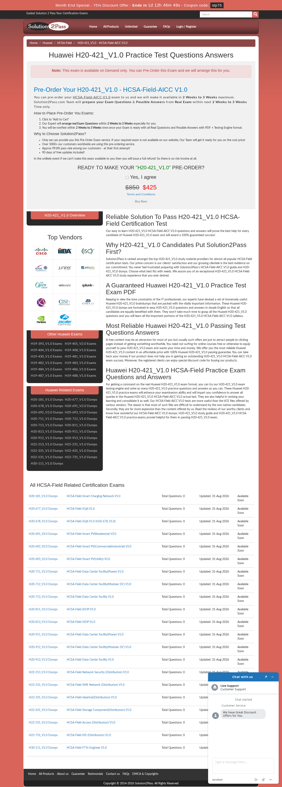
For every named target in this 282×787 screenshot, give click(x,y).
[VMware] (64, 285)
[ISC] (88, 251)
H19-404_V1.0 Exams (46, 350)
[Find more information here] (243, 728)
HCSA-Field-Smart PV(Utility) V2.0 (88, 559)
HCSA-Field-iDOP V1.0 (81, 609)
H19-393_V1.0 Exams (46, 343)
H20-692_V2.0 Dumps (47, 412)
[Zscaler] (64, 319)
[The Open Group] (41, 285)
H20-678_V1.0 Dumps (47, 406)
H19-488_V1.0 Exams (80, 375)
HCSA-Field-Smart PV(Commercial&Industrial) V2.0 (99, 546)
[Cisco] (41, 251)
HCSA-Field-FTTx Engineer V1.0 (87, 747)
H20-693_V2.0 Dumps (81, 412)
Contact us (113, 774)
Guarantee (150, 26)
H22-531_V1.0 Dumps (47, 457)
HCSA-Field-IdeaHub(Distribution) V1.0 (92, 697)
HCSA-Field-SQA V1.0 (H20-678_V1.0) (91, 521)
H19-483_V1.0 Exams (80, 363)
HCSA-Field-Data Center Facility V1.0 (90, 596)
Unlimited (131, 26)
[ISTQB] (41, 268)
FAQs (166, 26)
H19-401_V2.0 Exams (80, 343)
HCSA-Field (64, 43)
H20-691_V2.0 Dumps (81, 406)
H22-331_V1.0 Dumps (47, 450)
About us (63, 774)
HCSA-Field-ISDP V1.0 (81, 622)
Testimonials (95, 774)
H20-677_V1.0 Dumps (81, 399)
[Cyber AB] (88, 302)
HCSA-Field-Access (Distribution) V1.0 (91, 722)
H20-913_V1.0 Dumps (81, 438)
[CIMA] (41, 302)
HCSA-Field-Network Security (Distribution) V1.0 (98, 672)
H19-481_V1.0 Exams (80, 356)
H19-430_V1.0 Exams (46, 356)
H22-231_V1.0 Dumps (81, 444)
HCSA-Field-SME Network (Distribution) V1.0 (95, 684)
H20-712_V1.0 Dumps (81, 418)
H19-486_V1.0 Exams (80, 369)
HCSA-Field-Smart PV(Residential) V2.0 (91, 534)
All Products (111, 26)
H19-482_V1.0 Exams (46, 363)
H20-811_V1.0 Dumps (81, 425)
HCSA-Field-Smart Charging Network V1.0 (93, 496)
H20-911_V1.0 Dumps (81, 431)
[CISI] (64, 302)
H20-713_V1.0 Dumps (47, 425)
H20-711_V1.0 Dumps (47, 418)
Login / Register (186, 26)
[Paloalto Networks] (88, 268)
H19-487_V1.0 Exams (46, 375)
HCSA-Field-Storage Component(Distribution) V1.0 (99, 710)
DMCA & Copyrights (145, 774)
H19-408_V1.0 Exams (80, 350)
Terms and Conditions (141, 194)
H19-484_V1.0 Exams (46, 369)
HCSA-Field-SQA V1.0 (81, 508)
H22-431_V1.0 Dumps (81, 450)
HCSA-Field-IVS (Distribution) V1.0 (89, 735)
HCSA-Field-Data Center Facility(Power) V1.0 (95, 571)
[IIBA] (64, 251)
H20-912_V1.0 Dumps (47, 438)
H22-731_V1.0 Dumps (81, 457)
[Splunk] (88, 285)
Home (93, 26)
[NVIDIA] (41, 319)
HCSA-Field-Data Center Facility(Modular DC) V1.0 (99, 584)
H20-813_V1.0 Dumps (47, 431)
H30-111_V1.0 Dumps (47, 463)
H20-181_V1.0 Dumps (47, 399)
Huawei (47, 43)
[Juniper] (64, 268)
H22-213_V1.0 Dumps (47, 444)
